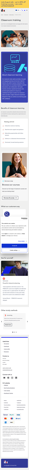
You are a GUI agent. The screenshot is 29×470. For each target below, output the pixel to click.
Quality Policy (19, 400)
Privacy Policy (6, 407)
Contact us (6, 356)
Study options (11, 14)
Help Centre (6, 14)
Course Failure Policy (20, 409)
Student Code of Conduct (21, 407)
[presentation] (1, 321)
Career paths (7, 349)
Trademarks (19, 402)
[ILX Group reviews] (12, 422)
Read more (8, 324)
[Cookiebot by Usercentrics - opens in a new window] (21, 218)
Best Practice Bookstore (9, 388)
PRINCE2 (6, 385)
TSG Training (7, 390)
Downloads (6, 346)
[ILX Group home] (3, 10)
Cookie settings (14, 250)
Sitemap (5, 400)
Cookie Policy (6, 409)
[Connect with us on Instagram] (12, 377)
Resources (6, 351)
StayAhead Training (8, 393)
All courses (6, 343)
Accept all (14, 245)
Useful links (6, 402)
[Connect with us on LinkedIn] (16, 377)
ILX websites (6, 383)
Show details (21, 241)
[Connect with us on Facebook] (8, 377)
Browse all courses (9, 198)
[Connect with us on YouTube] (4, 377)
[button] (12, 332)
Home (2, 14)
